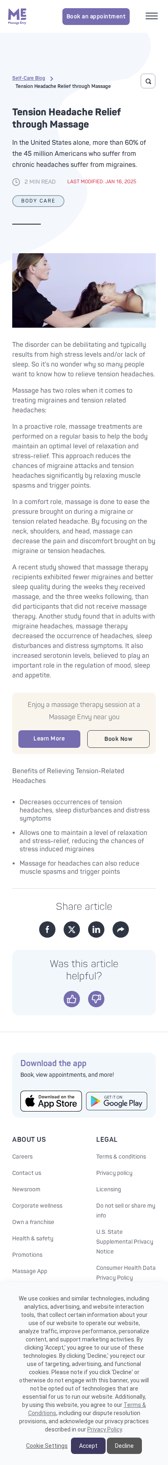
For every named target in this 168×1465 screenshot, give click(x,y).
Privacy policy (114, 1173)
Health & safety (32, 1238)
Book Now (118, 739)
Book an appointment (96, 16)
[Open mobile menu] (153, 16)
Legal (107, 1140)
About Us (29, 1140)
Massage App (29, 1271)
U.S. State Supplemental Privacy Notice (124, 1242)
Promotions (27, 1254)
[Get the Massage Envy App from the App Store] (51, 1101)
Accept (88, 1445)
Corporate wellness (37, 1205)
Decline (124, 1445)
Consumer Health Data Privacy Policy (126, 1273)
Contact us (26, 1173)
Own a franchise (33, 1222)
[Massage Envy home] (17, 16)
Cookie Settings (47, 1445)
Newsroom (26, 1189)
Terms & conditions (121, 1156)
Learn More (49, 738)
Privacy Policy (104, 1429)
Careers (22, 1156)
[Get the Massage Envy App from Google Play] (117, 1101)
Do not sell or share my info (125, 1210)
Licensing (108, 1189)
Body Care (38, 201)
